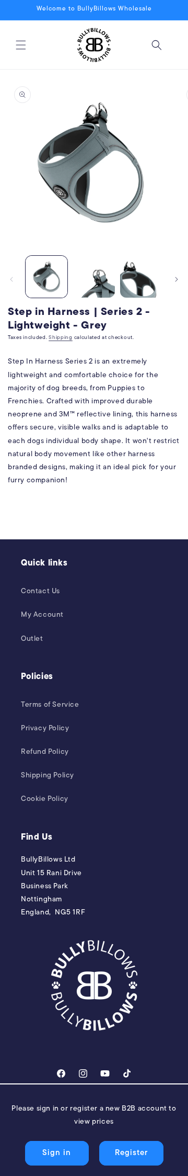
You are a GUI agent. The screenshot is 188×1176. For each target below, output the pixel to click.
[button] (20, 44)
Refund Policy (45, 752)
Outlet (32, 639)
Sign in (56, 1153)
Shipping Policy (47, 775)
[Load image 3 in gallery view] (141, 277)
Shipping (61, 338)
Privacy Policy (45, 728)
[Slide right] (176, 279)
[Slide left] (11, 279)
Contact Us (40, 591)
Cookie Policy (44, 799)
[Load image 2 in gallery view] (93, 277)
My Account (42, 615)
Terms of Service (50, 705)
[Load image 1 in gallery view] (46, 277)
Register (131, 1153)
